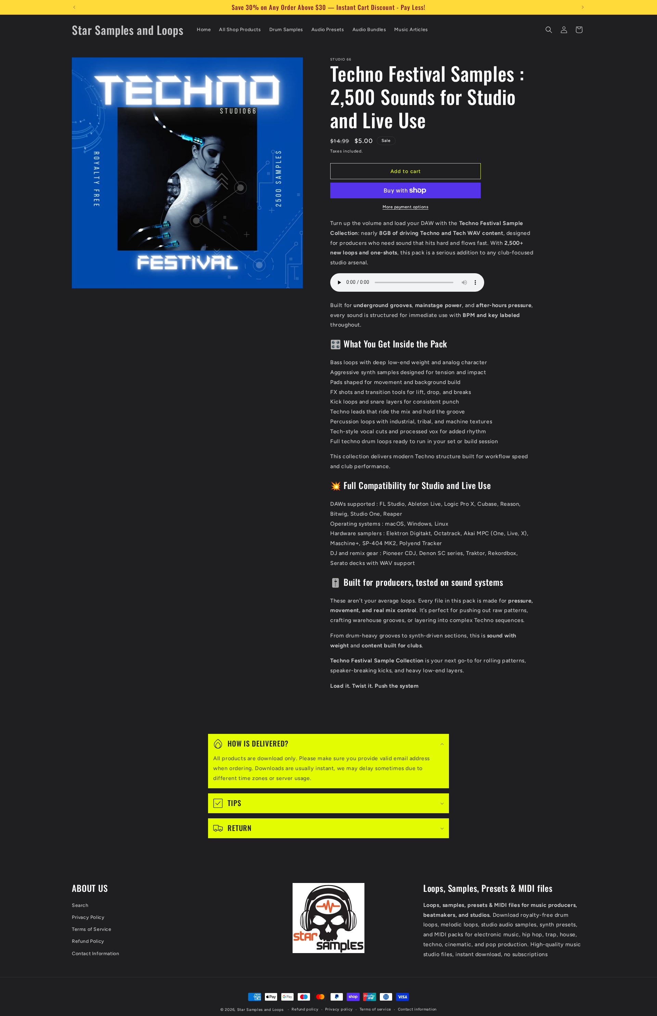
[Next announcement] (582, 7)
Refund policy (305, 1009)
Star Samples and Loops (260, 1009)
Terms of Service (92, 929)
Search (80, 905)
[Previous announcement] (74, 7)
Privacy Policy (88, 917)
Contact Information (95, 953)
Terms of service (375, 1009)
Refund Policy (88, 941)
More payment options (405, 206)
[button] (548, 29)
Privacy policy (339, 1009)
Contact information (417, 1009)
